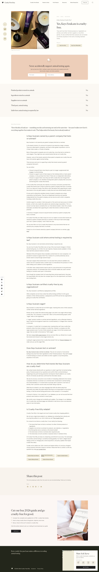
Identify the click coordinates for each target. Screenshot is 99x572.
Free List (85, 2)
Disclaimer (33, 568)
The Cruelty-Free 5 (58, 418)
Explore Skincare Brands (48, 459)
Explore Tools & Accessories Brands (47, 456)
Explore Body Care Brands (33, 455)
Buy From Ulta (63, 45)
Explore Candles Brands (62, 455)
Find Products (56, 2)
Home (58, 16)
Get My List (16, 531)
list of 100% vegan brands (39, 335)
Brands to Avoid (46, 2)
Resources (64, 2)
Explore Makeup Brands (33, 459)
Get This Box (86, 567)
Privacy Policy (40, 568)
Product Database (64, 340)
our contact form (41, 449)
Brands (62, 16)
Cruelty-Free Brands (34, 2)
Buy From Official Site (75, 45)
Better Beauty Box (74, 2)
